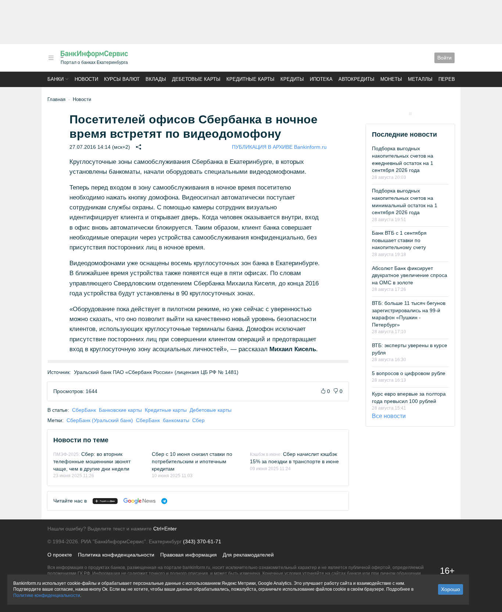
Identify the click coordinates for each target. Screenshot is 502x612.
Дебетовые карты (196, 79)
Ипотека (321, 79)
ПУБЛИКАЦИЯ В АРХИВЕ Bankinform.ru (279, 147)
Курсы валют (122, 79)
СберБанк (84, 410)
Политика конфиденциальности (116, 555)
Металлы (420, 79)
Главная (56, 99)
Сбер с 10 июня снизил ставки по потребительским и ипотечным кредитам (192, 461)
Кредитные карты (250, 79)
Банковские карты (120, 410)
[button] (51, 58)
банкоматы (176, 420)
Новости (86, 79)
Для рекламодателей (248, 555)
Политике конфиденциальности (46, 595)
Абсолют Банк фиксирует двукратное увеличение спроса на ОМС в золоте (409, 275)
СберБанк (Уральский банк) (100, 420)
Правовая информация (188, 555)
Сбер (198, 420)
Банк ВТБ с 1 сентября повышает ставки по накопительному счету (399, 240)
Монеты (391, 79)
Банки (55, 79)
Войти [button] (444, 58)
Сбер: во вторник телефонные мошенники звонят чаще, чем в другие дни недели (91, 461)
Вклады (156, 79)
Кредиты (292, 79)
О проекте (59, 555)
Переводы (452, 79)
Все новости (389, 416)
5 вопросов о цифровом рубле (408, 373)
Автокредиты (356, 79)
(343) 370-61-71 (202, 541)
